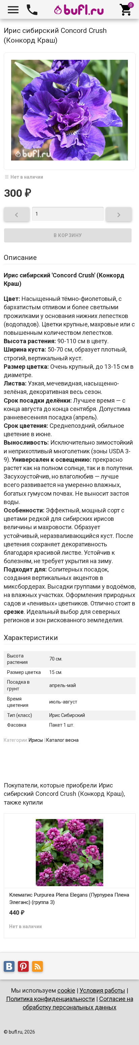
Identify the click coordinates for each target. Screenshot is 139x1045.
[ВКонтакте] (11, 967)
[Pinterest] (25, 967)
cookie (66, 990)
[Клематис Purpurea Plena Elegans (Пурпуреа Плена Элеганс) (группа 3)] (69, 852)
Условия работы (102, 990)
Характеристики (31, 638)
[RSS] (39, 967)
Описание (20, 258)
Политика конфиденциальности (50, 998)
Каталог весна (62, 740)
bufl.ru (15, 1032)
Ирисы (36, 740)
